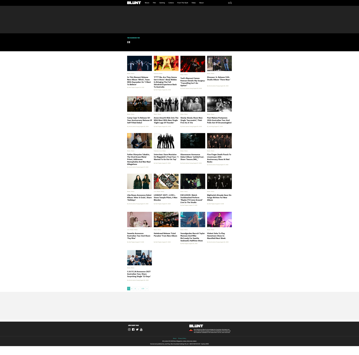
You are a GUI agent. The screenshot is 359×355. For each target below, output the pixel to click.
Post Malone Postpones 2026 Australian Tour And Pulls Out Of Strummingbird (219, 120)
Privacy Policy (182, 338)
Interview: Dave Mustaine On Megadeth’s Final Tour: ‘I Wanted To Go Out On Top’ (166, 157)
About (201, 3)
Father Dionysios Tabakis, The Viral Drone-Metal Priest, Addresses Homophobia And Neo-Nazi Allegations (139, 159)
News (132, 73)
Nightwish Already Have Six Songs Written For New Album (219, 197)
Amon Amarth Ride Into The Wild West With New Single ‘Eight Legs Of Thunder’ (166, 120)
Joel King (211, 126)
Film (154, 3)
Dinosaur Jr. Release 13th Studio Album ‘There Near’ (218, 78)
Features (156, 73)
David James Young (187, 88)
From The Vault (182, 3)
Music (147, 3)
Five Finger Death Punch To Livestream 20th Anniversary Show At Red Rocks (219, 158)
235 (142, 289)
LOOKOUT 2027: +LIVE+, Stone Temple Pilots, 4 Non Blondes (165, 197)
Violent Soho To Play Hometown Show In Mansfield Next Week (216, 235)
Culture (171, 3)
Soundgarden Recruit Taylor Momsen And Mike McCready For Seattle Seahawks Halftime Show (192, 237)
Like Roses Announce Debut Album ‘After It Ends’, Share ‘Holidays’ (139, 197)
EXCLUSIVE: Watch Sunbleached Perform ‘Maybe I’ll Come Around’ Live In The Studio (191, 199)
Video (194, 3)
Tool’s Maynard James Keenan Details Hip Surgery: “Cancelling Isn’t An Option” (192, 82)
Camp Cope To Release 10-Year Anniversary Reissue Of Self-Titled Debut (139, 120)
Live (160, 151)
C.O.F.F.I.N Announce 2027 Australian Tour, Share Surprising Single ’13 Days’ (139, 274)
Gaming (162, 3)
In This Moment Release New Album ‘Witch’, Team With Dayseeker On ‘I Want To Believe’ (139, 81)
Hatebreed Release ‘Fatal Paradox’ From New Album (165, 234)
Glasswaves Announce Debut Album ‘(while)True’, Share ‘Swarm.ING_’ (192, 157)
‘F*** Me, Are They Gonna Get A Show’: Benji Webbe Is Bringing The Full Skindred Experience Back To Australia (165, 82)
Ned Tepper (132, 87)
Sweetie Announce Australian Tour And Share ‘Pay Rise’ (138, 235)
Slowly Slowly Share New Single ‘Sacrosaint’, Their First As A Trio (191, 120)
